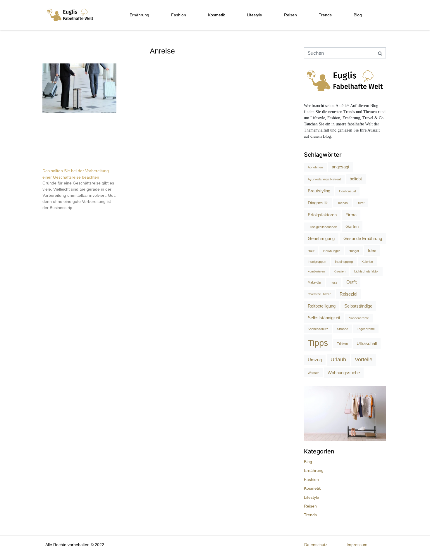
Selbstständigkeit (324, 317)
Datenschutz (315, 544)
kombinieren (316, 271)
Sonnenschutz (318, 329)
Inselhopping (344, 261)
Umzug (315, 359)
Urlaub (338, 360)
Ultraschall (367, 343)
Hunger (354, 251)
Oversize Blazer (319, 294)
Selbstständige (358, 305)
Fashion (178, 15)
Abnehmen (315, 167)
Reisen (290, 15)
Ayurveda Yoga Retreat (324, 179)
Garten (352, 226)
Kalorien (367, 261)
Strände (342, 329)
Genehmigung (321, 238)
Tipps (318, 343)
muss (334, 282)
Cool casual (347, 191)
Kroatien (339, 271)
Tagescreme (366, 329)
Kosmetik (216, 15)
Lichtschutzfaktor (366, 271)
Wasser (313, 372)
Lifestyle (254, 15)
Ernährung (139, 15)
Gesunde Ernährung (362, 238)
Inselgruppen (317, 261)
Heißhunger (331, 251)
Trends (325, 15)
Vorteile (363, 360)
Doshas (342, 203)
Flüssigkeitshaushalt (322, 227)
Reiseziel (348, 293)
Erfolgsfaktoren (322, 214)
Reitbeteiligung (322, 305)
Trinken (342, 343)
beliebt (356, 178)
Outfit (351, 281)
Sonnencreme (359, 318)
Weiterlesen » (53, 218)
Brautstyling (319, 190)
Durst (360, 203)
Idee (372, 250)
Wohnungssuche (344, 372)
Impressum (357, 544)
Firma (351, 214)
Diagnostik (318, 202)
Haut (311, 251)
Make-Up (314, 282)
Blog (358, 15)
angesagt (340, 166)
